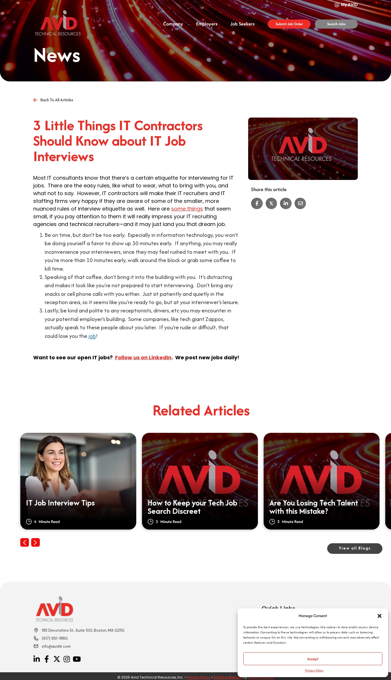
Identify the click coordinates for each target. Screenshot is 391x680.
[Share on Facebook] (257, 203)
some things (187, 208)
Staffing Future (261, 677)
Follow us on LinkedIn (143, 357)
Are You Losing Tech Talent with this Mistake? (313, 507)
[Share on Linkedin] (286, 203)
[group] (78, 481)
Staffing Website (228, 677)
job (92, 336)
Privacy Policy (314, 670)
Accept (313, 659)
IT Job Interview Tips (60, 503)
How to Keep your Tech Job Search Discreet (192, 507)
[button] (379, 616)
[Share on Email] (300, 203)
